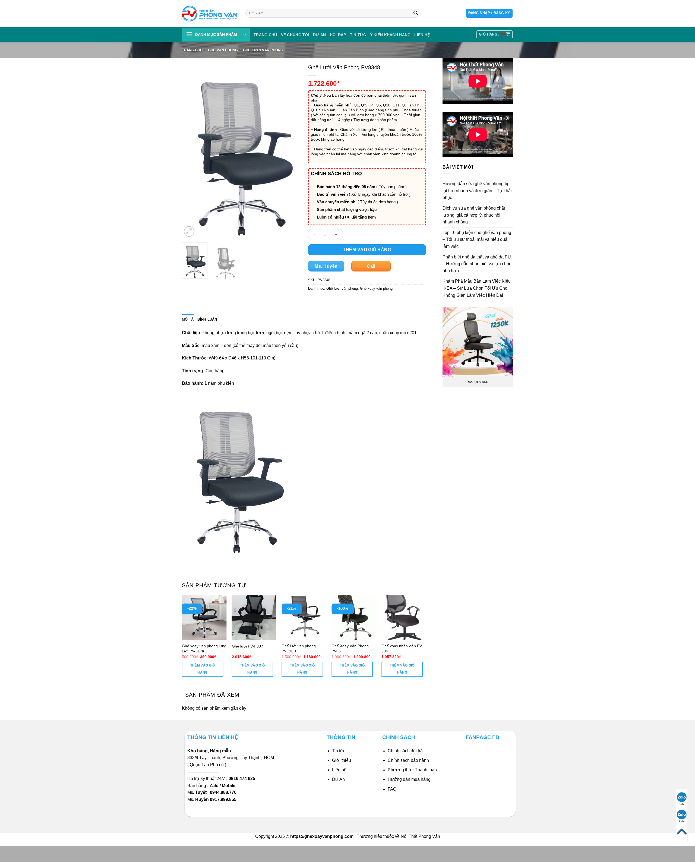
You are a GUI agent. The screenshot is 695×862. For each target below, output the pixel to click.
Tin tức (358, 35)
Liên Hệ (422, 35)
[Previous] (191, 149)
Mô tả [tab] (188, 319)
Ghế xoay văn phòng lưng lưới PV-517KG (204, 648)
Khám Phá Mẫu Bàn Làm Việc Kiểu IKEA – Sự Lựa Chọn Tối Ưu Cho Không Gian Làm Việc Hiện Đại (477, 288)
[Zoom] (189, 231)
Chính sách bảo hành (408, 760)
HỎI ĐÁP (338, 35)
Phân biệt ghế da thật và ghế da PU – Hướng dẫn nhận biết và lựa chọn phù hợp (477, 264)
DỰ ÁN (319, 35)
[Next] (291, 149)
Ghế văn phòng (223, 50)
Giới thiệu (341, 760)
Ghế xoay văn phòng (376, 288)
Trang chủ (265, 35)
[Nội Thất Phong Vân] (209, 13)
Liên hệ (339, 770)
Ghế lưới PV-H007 (247, 646)
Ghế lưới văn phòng (263, 50)
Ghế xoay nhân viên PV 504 (401, 648)
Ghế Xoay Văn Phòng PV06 (350, 648)
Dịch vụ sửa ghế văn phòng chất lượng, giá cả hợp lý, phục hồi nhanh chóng (474, 215)
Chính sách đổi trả (405, 751)
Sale (682, 804)
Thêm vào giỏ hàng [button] (202, 669)
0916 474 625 (242, 778)
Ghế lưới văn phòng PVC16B (299, 648)
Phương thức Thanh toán (412, 770)
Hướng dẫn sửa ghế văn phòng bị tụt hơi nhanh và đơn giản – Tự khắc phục (478, 190)
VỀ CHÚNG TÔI (295, 35)
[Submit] (415, 13)
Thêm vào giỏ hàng (367, 249)
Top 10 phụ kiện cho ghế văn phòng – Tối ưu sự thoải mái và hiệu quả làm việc (477, 239)
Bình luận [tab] (207, 319)
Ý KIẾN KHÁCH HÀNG (390, 35)
